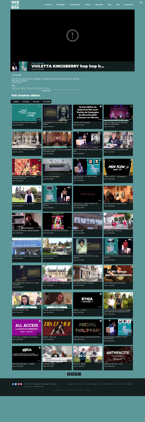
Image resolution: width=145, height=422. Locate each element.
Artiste (23, 88)
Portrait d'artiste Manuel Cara (53, 310)
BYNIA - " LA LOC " (80, 310)
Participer (45, 384)
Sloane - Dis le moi (49, 337)
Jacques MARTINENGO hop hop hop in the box (118, 257)
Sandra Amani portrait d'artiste (24, 203)
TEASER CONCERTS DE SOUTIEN (55, 230)
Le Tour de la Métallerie (51, 176)
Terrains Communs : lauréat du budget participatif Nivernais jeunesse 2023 (117, 311)
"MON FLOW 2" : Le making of (115, 176)
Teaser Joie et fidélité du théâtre (24, 149)
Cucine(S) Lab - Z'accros (112, 231)
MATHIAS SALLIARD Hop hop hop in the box (56, 204)
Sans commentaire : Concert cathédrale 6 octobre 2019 (57, 150)
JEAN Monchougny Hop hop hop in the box (88, 150)
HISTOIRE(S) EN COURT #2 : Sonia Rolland (86, 257)
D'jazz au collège (79, 364)
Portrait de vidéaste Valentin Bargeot (26, 230)
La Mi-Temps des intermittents (115, 283)
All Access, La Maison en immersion (25, 337)
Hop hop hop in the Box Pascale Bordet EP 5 (85, 177)
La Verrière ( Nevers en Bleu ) (84, 283)
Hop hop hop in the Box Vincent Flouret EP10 (115, 337)
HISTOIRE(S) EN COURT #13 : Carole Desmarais (26, 284)
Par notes (46, 102)
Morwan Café (78, 230)
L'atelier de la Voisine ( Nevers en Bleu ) (26, 256)
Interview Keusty (49, 364)
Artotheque (15, 88)
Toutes (16, 102)
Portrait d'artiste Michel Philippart (25, 122)
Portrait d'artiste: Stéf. (20, 310)
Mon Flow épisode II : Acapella (23, 364)
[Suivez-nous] (13, 384)
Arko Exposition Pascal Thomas (115, 204)
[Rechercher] (141, 2)
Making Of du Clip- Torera (113, 364)
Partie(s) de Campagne (82, 122)
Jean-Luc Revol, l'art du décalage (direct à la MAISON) (115, 123)
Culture (29, 88)
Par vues (36, 102)
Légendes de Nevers (50, 256)
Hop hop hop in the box (41, 88)
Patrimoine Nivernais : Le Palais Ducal (56, 283)
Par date (26, 102)
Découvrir (37, 384)
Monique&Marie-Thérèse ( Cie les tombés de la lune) (24, 177)
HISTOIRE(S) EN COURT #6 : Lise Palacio (55, 123)
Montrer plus (46, 91)
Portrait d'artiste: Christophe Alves (116, 149)
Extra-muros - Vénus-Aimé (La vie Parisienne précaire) (85, 204)
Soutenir (54, 384)
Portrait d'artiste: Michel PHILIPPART (87, 337)
